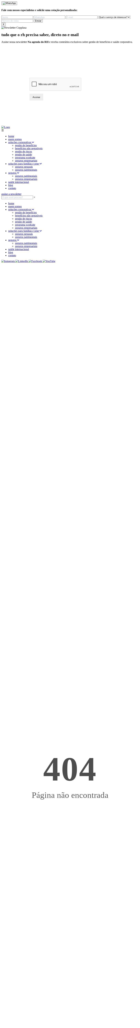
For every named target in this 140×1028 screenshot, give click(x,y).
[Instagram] (8, 261)
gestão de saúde (23, 154)
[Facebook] (36, 261)
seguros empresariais (26, 160)
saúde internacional (18, 182)
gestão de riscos (23, 151)
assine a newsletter (11, 194)
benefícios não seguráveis (29, 148)
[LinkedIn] (22, 261)
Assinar (36, 97)
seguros (12, 172)
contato (12, 188)
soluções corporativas (20, 142)
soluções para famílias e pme (24, 163)
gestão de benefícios (26, 145)
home (11, 136)
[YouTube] (49, 261)
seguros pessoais (24, 166)
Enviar (38, 21)
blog (10, 185)
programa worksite (25, 157)
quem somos (15, 139)
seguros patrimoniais (26, 169)
